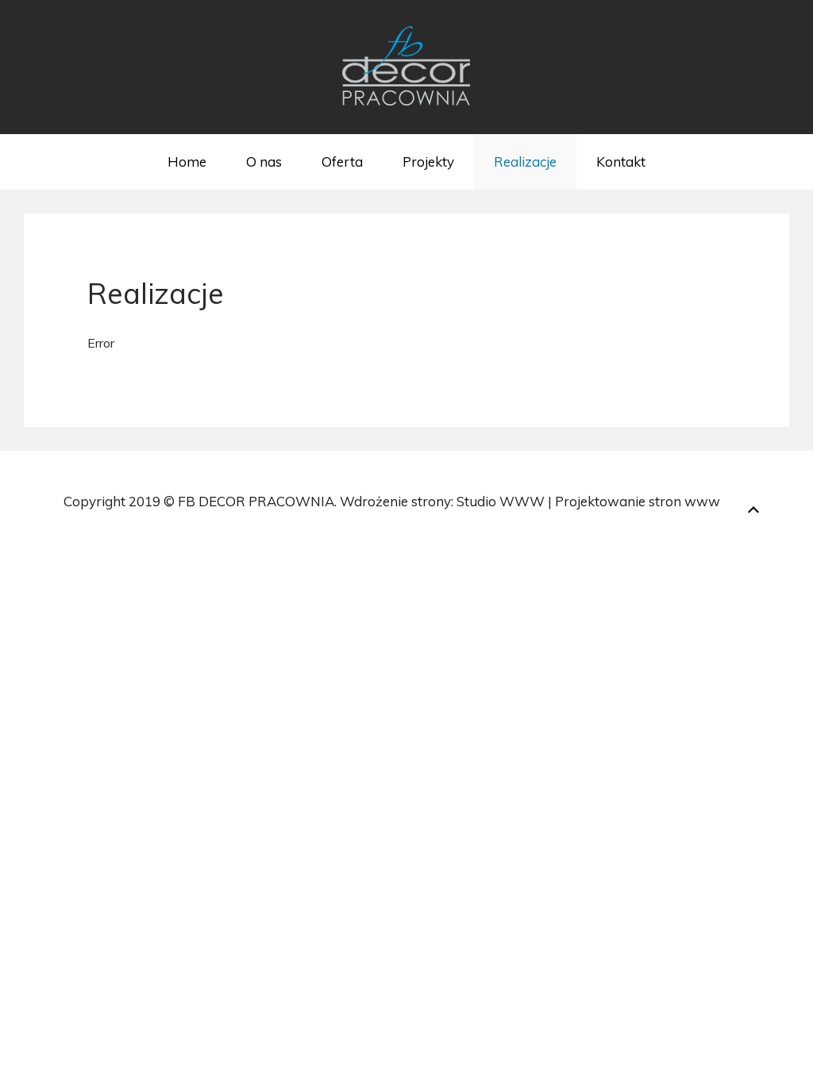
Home (187, 161)
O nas (264, 161)
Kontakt (620, 161)
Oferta (342, 161)
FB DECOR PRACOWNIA (256, 501)
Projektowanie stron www (637, 501)
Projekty (428, 161)
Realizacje (525, 161)
